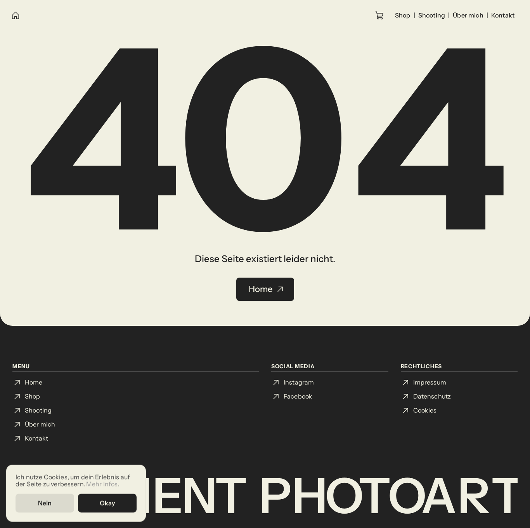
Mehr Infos (102, 484)
